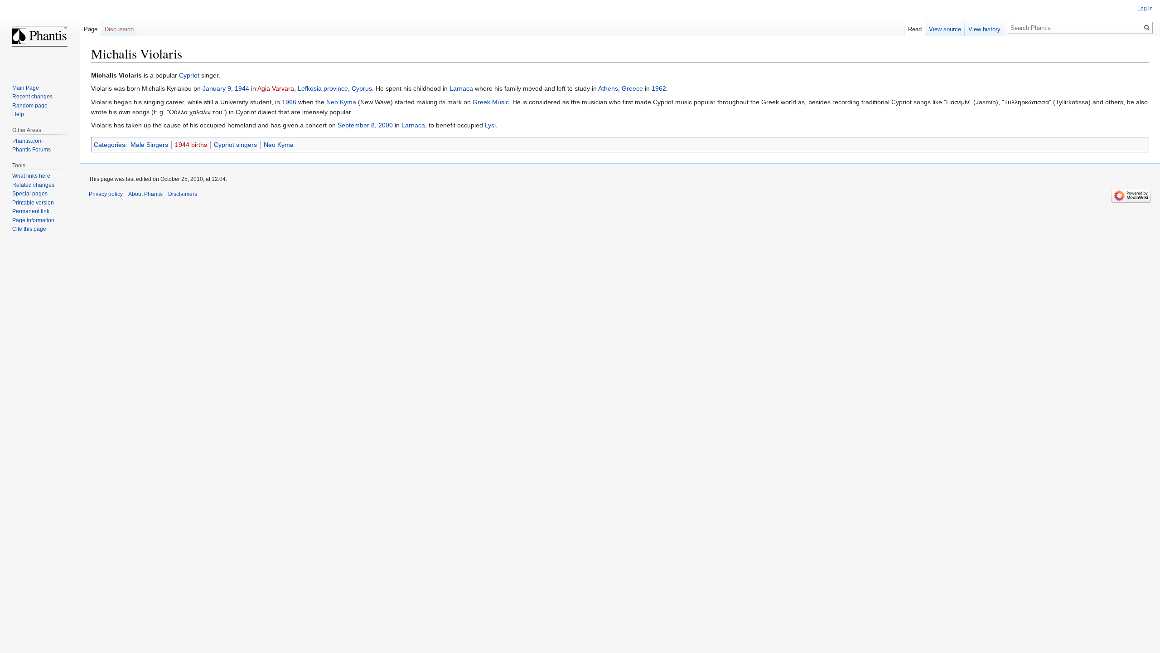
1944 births (191, 144)
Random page (30, 105)
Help (18, 114)
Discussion (119, 29)
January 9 (217, 88)
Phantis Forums (31, 149)
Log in (1145, 8)
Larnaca (461, 88)
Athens (608, 88)
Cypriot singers (235, 144)
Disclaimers (182, 194)
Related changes (33, 185)
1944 (242, 88)
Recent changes (32, 96)
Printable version (33, 203)
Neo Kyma (341, 102)
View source (945, 29)
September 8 (356, 125)
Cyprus (362, 88)
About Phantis (145, 194)
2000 (385, 125)
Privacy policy (106, 194)
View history (984, 29)
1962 (659, 88)
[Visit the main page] (40, 36)
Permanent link (30, 211)
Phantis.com (27, 141)
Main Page (25, 88)
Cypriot (189, 75)
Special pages (30, 193)
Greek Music (491, 102)
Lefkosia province (323, 88)
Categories (109, 144)
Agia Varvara (275, 88)
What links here (31, 176)
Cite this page (29, 229)
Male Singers (149, 144)
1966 (289, 102)
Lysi (490, 125)
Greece (632, 88)
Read (915, 29)
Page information (33, 220)
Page (90, 29)
